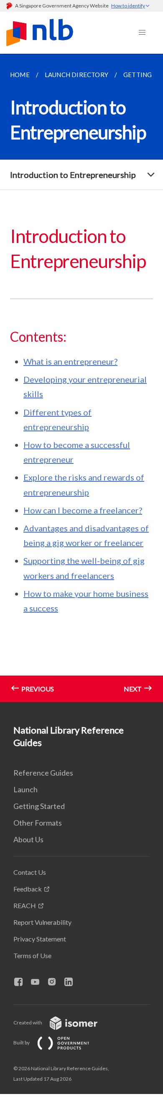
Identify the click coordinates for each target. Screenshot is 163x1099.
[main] (81, 378)
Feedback (27, 889)
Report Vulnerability (42, 922)
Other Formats (37, 822)
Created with (28, 1022)
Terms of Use (32, 955)
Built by (22, 1042)
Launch (25, 789)
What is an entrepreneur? (70, 361)
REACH (24, 905)
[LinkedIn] (72, 982)
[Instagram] (55, 982)
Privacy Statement (39, 939)
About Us (28, 839)
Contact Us (29, 872)
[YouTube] (38, 982)
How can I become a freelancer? (82, 510)
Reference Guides (43, 772)
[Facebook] (21, 982)
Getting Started (39, 806)
